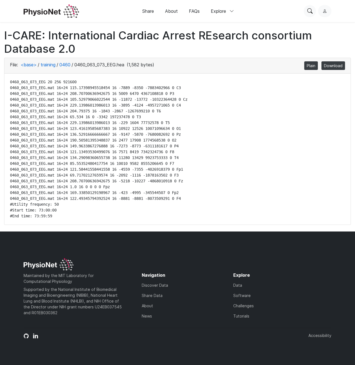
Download (333, 65)
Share (148, 11)
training (47, 64)
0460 (64, 64)
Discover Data (155, 285)
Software (242, 295)
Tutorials (241, 316)
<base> (29, 64)
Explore (219, 11)
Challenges (243, 305)
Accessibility (319, 335)
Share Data (152, 295)
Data (237, 285)
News (147, 316)
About (171, 11)
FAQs (194, 11)
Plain (311, 65)
